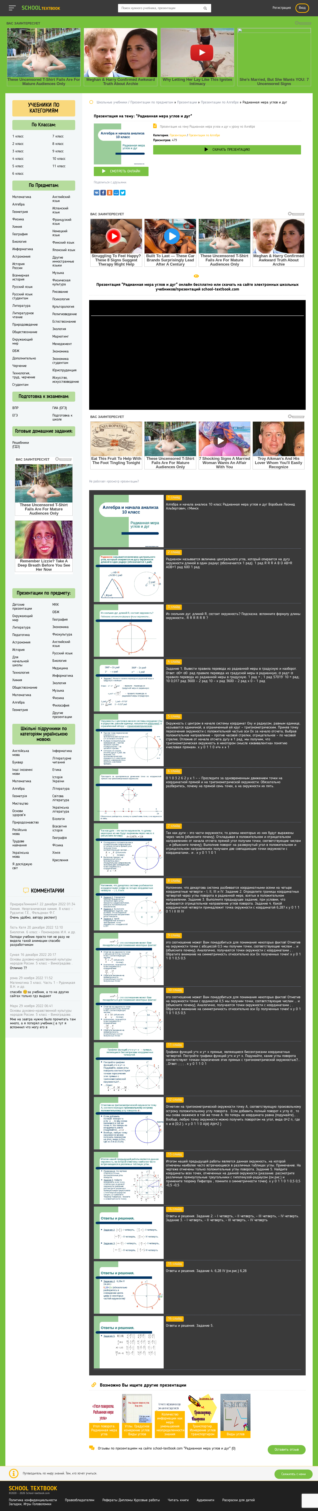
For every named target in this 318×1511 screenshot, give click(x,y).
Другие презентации (62, 715)
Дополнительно (24, 358)
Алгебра (18, 204)
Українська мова (20, 855)
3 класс (18, 151)
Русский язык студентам (22, 296)
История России (18, 266)
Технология (20, 673)
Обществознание (24, 332)
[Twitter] (122, 194)
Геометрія (19, 796)
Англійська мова (20, 753)
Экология (59, 329)
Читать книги (178, 1500)
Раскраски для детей (238, 1500)
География (20, 234)
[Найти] (205, 8)
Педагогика (21, 635)
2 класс (18, 144)
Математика (21, 197)
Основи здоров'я (19, 813)
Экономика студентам (60, 361)
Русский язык (22, 287)
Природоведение (25, 325)
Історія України (58, 779)
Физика (18, 219)
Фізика (57, 845)
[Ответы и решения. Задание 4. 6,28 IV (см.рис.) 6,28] (129, 1313)
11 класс (58, 166)
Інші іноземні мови (22, 772)
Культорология (63, 307)
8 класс (58, 144)
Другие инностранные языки (63, 261)
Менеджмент (62, 344)
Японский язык (63, 250)
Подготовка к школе (62, 417)
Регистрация (282, 8)
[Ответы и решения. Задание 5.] (129, 1367)
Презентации (178, 135)
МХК (55, 605)
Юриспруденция (64, 370)
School (41, 8)
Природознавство (25, 822)
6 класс (18, 174)
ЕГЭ (15, 415)
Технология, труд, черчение (23, 375)
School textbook (33, 1489)
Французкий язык (61, 222)
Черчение (19, 366)
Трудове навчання (19, 843)
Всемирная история (20, 277)
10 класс (58, 159)
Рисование (60, 292)
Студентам (20, 385)
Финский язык (63, 243)
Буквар (17, 762)
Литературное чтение (23, 315)
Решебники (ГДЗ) (20, 445)
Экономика (60, 351)
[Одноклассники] (109, 194)
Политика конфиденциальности (33, 1500)
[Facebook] (103, 194)
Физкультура (62, 634)
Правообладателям (79, 1500)
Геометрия (20, 212)
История (18, 650)
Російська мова (19, 832)
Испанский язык (60, 210)
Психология (61, 299)
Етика (56, 770)
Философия (60, 706)
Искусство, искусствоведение (65, 380)
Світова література (60, 798)
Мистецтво (20, 804)
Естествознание (64, 322)
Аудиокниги (205, 1500)
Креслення (60, 860)
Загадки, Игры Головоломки (30, 1504)
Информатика (22, 249)
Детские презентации (22, 607)
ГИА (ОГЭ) (59, 408)
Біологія (58, 819)
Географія (59, 838)
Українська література (60, 810)
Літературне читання (61, 760)
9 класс (58, 151)
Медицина (60, 668)
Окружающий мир (22, 341)
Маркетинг (60, 336)
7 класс (58, 136)
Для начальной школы (20, 661)
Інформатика (62, 751)
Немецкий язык (59, 233)
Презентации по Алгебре (204, 135)
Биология (19, 242)
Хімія (56, 853)
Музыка (58, 273)
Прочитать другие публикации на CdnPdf (197, 408)
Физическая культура (61, 282)
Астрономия (21, 257)
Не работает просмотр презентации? (114, 481)
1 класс (18, 136)
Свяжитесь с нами (293, 1474)
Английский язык (61, 199)
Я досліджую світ (22, 866)
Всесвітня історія (59, 828)
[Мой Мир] (116, 194)
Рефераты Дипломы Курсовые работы (131, 1500)
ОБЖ (15, 351)
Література (61, 789)
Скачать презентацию (231, 150)
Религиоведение (64, 314)
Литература (21, 306)
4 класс (18, 159)
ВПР (15, 408)
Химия (17, 227)
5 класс (18, 166)
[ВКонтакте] (96, 194)
